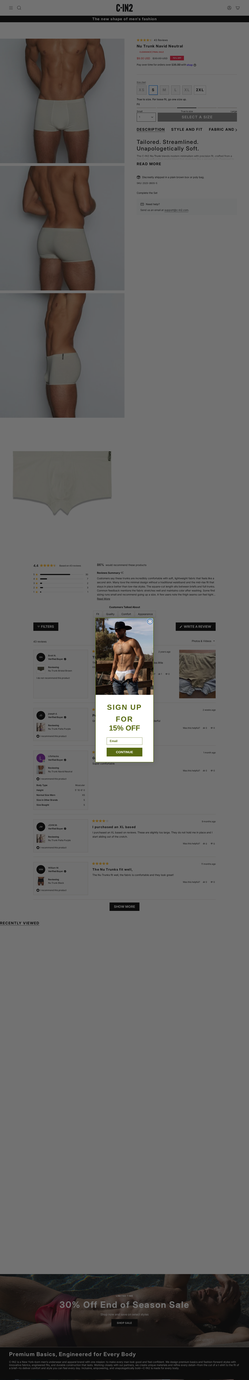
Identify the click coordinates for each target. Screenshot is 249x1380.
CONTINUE (124, 752)
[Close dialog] (150, 621)
